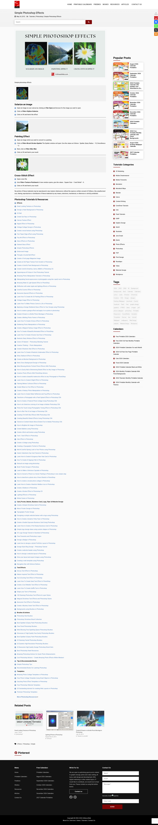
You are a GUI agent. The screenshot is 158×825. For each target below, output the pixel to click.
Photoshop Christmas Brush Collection (29, 619)
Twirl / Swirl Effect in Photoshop (27, 436)
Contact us (78, 791)
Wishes (106, 4)
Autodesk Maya (121, 188)
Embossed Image (22, 251)
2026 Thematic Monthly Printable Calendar (129, 378)
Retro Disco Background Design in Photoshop (31, 363)
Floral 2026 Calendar (122, 363)
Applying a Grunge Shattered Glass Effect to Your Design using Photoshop (40, 307)
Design (127, 298)
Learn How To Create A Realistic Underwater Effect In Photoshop (38, 352)
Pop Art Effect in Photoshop (26, 237)
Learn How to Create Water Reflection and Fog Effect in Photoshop (38, 394)
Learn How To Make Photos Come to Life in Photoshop (34, 303)
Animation (119, 184)
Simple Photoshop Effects (52, 16)
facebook (116, 304)
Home (69, 4)
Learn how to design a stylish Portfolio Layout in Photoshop (36, 543)
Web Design (133, 320)
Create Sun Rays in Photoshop (26, 217)
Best (124, 291)
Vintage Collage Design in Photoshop (29, 227)
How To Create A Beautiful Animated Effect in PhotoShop (35, 331)
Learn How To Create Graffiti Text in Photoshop (32, 588)
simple (33, 744)
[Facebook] (156, 22)
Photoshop (39, 16)
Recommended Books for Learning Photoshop (32, 668)
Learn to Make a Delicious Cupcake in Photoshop (32, 470)
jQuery (118, 240)
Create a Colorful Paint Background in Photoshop (32, 265)
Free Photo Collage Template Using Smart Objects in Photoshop (37, 678)
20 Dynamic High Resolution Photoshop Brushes (32, 644)
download (129, 301)
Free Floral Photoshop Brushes (27, 626)
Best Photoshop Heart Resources (28, 650)
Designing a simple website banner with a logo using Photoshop (37, 515)
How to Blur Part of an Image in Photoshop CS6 (32, 411)
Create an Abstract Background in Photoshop (31, 359)
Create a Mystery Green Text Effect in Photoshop (32, 605)
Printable (136, 311)
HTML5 (123, 307)
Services (73, 820)
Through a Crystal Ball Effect (26, 255)
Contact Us (137, 4)
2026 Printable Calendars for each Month (129, 347)
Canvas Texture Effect (24, 220)
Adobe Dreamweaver (122, 175)
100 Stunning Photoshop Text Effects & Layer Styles (34, 595)
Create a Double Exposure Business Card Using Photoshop (36, 522)
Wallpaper (117, 320)
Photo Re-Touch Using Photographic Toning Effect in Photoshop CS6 (39, 408)
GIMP (117, 218)
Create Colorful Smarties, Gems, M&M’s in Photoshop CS (35, 269)
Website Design (121, 270)
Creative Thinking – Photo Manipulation (29, 345)
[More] (156, 34)
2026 (124, 288)
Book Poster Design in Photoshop (28, 467)
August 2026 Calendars (43, 776)
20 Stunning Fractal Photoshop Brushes (29, 640)
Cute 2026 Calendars (122, 358)
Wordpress (119, 274)
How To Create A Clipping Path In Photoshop (31, 460)
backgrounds (117, 291)
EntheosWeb (87, 818)
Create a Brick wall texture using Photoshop (31, 432)
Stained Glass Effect (23, 244)
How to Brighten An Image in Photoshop (30, 425)
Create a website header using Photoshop (30, 550)
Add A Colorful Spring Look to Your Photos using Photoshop (36, 449)
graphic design (134, 304)
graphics (116, 307)
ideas (128, 307)
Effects (19, 744)
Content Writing (121, 201)
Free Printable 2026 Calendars (125, 336)
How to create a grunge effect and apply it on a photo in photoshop (38, 310)
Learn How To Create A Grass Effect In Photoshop (33, 321)
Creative (116, 298)
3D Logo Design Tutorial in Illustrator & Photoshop (33, 533)
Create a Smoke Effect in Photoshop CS (30, 491)
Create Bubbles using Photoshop (27, 429)
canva (115, 295)
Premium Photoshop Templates (27, 692)
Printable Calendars (83, 4)
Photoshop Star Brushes (25, 616)
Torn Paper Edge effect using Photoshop (30, 234)
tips (129, 317)
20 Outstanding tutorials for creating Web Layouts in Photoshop (37, 688)
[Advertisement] (128, 41)
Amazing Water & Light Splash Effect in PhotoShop (33, 283)
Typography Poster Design (25, 512)
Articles (125, 4)
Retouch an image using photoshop (28, 463)
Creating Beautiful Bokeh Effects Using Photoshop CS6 (34, 418)
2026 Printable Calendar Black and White (129, 367)
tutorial (134, 317)
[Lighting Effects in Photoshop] (59, 720)
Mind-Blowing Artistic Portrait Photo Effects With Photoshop (36, 366)
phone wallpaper (118, 311)
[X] (156, 30)
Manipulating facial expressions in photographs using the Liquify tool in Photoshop (43, 279)
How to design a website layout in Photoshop (31, 554)
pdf (139, 307)
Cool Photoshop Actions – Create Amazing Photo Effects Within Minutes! (40, 657)
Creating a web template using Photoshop (30, 560)
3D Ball (19, 213)
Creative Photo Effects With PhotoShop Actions (32, 373)
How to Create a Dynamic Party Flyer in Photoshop (33, 519)
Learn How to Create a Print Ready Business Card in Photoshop (37, 526)
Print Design (120, 257)
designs (133, 298)
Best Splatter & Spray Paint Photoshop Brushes (32, 623)
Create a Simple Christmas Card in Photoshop (31, 505)
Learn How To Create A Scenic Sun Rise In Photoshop (34, 335)
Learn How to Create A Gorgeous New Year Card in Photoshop (37, 456)
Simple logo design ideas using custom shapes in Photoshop (36, 529)
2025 (120, 288)
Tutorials (32, 16)
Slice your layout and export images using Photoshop (34, 557)
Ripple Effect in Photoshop (25, 224)
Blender (118, 193)
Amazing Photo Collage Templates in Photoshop (32, 674)
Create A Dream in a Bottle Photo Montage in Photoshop (35, 314)
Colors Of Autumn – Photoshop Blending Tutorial (32, 342)
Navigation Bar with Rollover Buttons (28, 564)
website (116, 323)
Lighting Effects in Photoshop (26, 495)
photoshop (26, 744)
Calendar (130, 291)
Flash (122, 304)
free (127, 304)
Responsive (117, 314)
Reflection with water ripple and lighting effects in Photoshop (36, 286)
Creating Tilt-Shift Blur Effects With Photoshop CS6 (33, 415)
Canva (118, 197)
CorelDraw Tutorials (122, 206)
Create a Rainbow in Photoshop (27, 488)
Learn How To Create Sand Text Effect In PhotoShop (33, 581)
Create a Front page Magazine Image (29, 258)
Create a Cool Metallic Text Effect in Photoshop (32, 585)
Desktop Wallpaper (119, 301)
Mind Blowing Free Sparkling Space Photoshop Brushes (35, 630)
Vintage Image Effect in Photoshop (28, 300)
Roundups (119, 261)
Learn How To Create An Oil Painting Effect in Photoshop (35, 297)
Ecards (136, 301)
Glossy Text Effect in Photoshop (27, 571)
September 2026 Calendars (45, 781)
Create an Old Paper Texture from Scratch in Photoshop (34, 262)
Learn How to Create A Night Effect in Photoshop (32, 380)
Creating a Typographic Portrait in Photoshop (31, 446)
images (133, 307)
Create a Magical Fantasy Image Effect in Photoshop (34, 328)
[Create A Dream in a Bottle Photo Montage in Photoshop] (90, 718)
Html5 (118, 227)
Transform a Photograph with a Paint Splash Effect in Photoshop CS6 (39, 397)
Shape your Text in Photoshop (26, 592)
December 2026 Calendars (45, 793)
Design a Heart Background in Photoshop (30, 210)
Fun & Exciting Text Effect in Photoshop (29, 578)
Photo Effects (120, 244)
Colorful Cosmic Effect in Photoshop (28, 290)
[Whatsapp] (156, 26)
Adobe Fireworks (121, 180)
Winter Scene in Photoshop (25, 498)
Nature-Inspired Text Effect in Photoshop (30, 574)
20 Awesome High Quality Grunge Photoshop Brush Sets (35, 647)
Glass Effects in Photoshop (26, 241)
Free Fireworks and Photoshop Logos (29, 536)
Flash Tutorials (120, 214)
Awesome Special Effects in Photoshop (30, 293)
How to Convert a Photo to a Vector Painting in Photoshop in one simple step (41, 474)
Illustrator (119, 231)
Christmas (134, 295)
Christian (126, 295)
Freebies (97, 4)
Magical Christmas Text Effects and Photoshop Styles (34, 599)
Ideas (78, 820)
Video (118, 266)
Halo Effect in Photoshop (25, 439)
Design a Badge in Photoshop (26, 540)
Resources (115, 4)
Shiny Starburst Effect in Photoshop (28, 356)
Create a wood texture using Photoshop (29, 230)
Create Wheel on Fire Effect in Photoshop (30, 387)
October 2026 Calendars (44, 785)
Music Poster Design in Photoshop (28, 508)
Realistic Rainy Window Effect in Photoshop (31, 338)
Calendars (138, 291)
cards (120, 295)
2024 (115, 288)
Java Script (119, 236)
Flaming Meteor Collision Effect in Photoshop (31, 383)
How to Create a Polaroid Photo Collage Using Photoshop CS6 (37, 401)
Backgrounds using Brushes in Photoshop (30, 609)
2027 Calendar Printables (44, 797)
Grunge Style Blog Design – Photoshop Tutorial (32, 547)
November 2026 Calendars (45, 789)
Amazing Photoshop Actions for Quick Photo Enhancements (36, 654)
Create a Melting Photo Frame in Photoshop (31, 317)
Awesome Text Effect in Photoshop (28, 602)
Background (134, 288)
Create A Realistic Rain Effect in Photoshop (31, 349)
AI (128, 288)
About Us (66, 820)
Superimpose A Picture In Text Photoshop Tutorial (33, 272)
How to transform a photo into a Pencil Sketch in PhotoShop (36, 477)
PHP (117, 253)
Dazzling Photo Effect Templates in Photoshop (32, 681)
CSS (117, 210)
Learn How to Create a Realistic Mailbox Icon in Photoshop (36, 484)
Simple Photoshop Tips (24, 664)
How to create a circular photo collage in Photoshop (33, 481)
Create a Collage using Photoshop (28, 443)
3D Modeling (120, 171)
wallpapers (124, 320)
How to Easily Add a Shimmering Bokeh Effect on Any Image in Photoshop (40, 370)
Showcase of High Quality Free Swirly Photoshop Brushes (35, 633)
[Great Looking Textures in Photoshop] (29, 718)
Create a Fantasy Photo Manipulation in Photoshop (33, 390)
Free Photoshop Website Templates (28, 685)
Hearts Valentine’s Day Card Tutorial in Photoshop (33, 453)
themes (124, 317)
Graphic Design (120, 223)
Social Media (126, 314)
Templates (117, 317)
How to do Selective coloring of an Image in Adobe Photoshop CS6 (38, 404)
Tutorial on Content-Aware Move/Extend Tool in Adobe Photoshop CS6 (39, 422)
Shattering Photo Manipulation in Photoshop (31, 324)
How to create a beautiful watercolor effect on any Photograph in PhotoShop (41, 376)
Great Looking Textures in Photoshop (29, 206)
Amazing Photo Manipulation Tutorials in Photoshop (33, 276)
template (134, 314)
